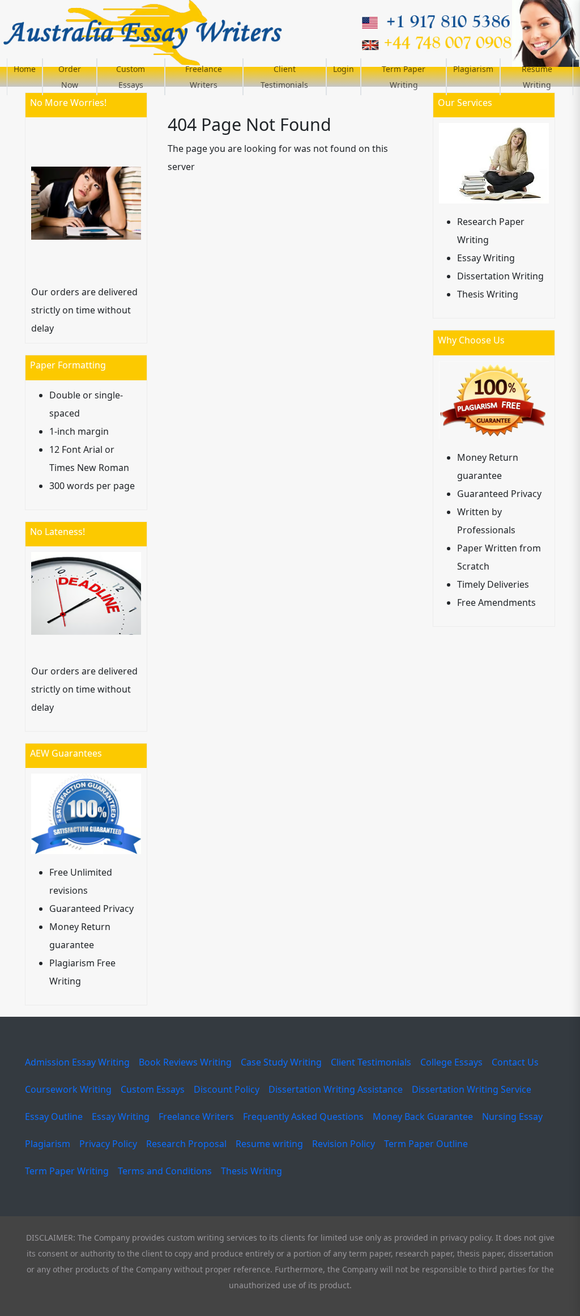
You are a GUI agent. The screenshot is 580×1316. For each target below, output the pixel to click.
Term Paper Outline (426, 1143)
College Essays (451, 1062)
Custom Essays (130, 76)
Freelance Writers (203, 76)
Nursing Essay (512, 1116)
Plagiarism (473, 68)
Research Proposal (186, 1143)
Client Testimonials (284, 76)
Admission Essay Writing (77, 1062)
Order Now (69, 76)
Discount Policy (226, 1089)
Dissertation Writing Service (471, 1089)
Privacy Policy (108, 1143)
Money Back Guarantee (423, 1116)
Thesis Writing (251, 1171)
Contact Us (515, 1062)
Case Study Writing (281, 1062)
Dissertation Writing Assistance (335, 1089)
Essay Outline (54, 1116)
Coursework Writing (68, 1089)
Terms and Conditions (165, 1171)
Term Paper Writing (403, 76)
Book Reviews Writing (185, 1062)
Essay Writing (121, 1116)
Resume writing (269, 1143)
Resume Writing (537, 76)
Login (343, 68)
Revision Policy (343, 1143)
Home (25, 68)
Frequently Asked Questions (303, 1116)
